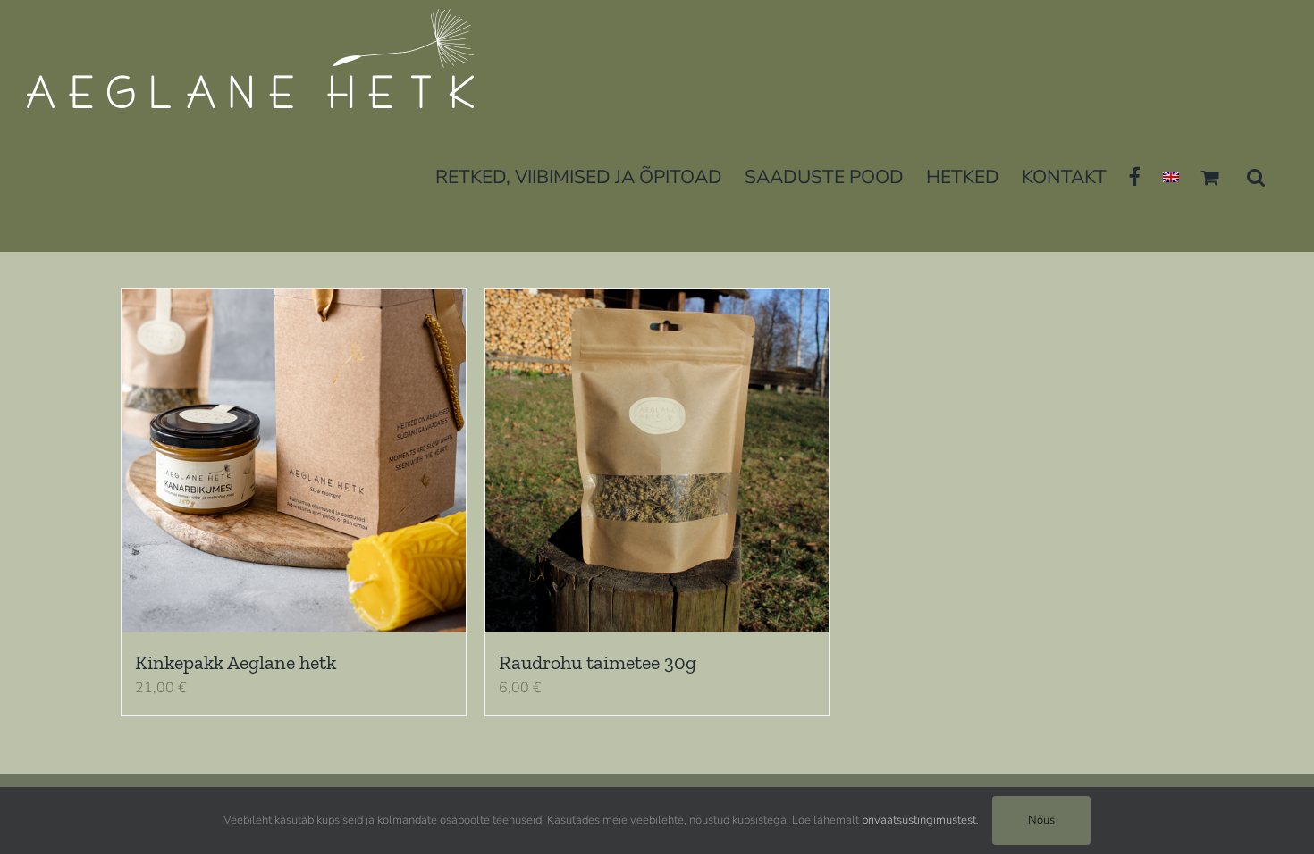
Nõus (1041, 820)
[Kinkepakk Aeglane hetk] (294, 460)
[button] (1256, 175)
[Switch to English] (1171, 175)
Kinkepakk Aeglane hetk (235, 662)
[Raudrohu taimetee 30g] (657, 460)
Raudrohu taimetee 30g (597, 662)
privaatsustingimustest (919, 820)
